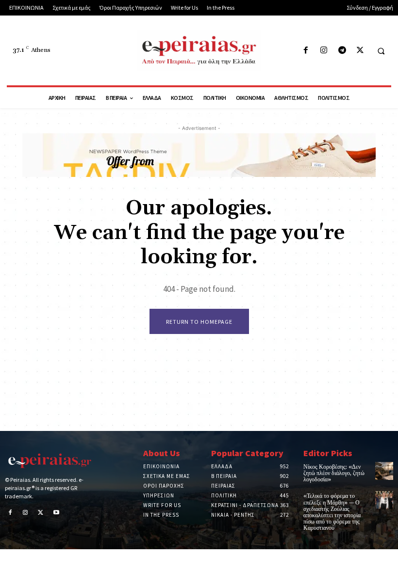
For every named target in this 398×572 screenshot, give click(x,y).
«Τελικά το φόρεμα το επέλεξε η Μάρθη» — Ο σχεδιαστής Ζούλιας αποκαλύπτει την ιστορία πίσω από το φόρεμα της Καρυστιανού (332, 512)
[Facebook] (306, 50)
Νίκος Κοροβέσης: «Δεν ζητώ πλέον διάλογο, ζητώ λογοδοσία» (334, 473)
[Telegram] (341, 50)
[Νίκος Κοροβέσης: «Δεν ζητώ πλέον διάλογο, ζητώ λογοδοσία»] (384, 471)
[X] (359, 50)
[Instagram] (324, 50)
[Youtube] (56, 513)
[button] (381, 51)
